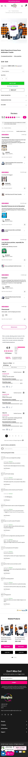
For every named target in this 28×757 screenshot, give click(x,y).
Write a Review (14, 367)
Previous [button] (2, 634)
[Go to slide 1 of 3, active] (12, 657)
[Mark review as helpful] (24, 157)
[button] (14, 66)
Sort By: (18, 131)
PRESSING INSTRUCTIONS (13, 100)
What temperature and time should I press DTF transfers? (12, 489)
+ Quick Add (7, 652)
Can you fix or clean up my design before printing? (10, 457)
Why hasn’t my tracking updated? (7, 578)
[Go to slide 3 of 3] (15, 657)
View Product (7, 646)
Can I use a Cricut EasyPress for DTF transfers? (9, 547)
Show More (9, 143)
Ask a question (17, 56)
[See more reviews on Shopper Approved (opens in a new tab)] (11, 386)
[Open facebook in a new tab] (2, 715)
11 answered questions (6, 56)
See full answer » (7, 468)
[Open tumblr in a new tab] (8, 715)
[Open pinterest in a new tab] (11, 715)
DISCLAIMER (13, 105)
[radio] (20, 347)
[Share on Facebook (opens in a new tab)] (7, 386)
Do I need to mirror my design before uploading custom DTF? (13, 535)
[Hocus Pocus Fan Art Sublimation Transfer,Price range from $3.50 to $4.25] (7, 629)
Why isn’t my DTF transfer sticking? (7, 473)
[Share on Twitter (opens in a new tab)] (9, 386)
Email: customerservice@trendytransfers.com (11, 710)
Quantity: (3, 75)
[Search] (5, 6)
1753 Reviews (9, 353)
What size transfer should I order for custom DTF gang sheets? (13, 505)
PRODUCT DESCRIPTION (13, 95)
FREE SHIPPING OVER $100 (14, 1)
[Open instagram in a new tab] (5, 715)
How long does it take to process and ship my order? (11, 563)
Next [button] (25, 634)
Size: (2, 68)
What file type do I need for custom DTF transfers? (10, 521)
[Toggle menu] (2, 6)
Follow (2, 459)
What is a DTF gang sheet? (6, 594)
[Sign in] (22, 6)
